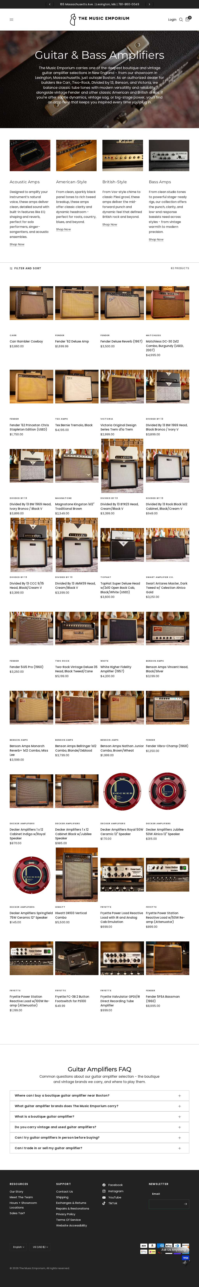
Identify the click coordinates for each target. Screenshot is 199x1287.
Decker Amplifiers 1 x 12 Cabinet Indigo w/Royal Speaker (27, 833)
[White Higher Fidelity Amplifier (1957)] (122, 628)
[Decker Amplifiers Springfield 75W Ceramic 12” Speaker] (31, 875)
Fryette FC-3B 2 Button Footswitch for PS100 (72, 999)
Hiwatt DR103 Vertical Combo (71, 915)
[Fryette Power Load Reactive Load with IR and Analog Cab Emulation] (122, 875)
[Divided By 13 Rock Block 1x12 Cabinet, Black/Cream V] (167, 466)
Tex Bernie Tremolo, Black (74, 425)
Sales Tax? (17, 1213)
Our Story (16, 1191)
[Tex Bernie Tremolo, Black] (77, 386)
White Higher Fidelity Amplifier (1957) (115, 669)
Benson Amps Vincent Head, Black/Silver (167, 669)
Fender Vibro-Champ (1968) (167, 746)
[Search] (181, 20)
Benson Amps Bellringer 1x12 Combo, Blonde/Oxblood (75, 748)
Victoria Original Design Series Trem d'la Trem (118, 427)
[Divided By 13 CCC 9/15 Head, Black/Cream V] (31, 545)
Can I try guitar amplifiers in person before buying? (57, 1137)
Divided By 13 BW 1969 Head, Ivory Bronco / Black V (30, 506)
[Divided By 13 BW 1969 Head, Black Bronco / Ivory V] (167, 386)
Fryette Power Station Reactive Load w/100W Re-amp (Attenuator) (29, 1001)
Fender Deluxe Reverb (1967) (121, 341)
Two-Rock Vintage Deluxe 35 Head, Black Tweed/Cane (76, 669)
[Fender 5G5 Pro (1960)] (31, 628)
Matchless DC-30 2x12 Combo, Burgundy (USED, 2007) (165, 345)
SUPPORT (63, 1184)
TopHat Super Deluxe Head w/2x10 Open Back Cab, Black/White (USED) (120, 587)
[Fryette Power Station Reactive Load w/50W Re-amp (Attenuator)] (167, 875)
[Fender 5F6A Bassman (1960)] (167, 958)
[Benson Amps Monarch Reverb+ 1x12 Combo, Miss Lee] (31, 707)
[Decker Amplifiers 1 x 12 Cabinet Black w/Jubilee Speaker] (77, 791)
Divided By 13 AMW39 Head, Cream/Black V (75, 585)
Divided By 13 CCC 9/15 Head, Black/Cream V (27, 585)
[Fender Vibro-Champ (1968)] (167, 707)
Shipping (62, 1197)
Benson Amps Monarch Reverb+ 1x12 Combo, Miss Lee (29, 750)
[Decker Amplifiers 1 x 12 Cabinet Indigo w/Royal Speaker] (31, 791)
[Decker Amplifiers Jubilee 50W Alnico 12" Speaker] (167, 791)
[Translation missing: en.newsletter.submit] (185, 1204)
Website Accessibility (71, 1225)
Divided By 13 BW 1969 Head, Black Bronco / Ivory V (167, 427)
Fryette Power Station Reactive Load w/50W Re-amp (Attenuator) (165, 917)
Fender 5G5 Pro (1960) (27, 667)
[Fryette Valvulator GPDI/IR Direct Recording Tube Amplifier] (122, 958)
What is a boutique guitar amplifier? (44, 1116)
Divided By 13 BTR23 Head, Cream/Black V (119, 506)
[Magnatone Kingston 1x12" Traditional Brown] (77, 466)
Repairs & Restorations (72, 1208)
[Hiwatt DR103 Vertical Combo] (77, 875)
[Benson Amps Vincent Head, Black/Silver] (167, 628)
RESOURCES (19, 1184)
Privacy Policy (65, 1214)
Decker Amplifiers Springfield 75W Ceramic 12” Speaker (31, 915)
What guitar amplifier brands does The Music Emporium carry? (66, 1106)
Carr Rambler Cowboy (26, 341)
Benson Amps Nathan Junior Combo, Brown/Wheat (122, 748)
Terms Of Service (68, 1220)
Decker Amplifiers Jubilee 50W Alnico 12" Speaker (164, 831)
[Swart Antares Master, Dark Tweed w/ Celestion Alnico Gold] (167, 545)
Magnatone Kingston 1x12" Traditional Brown (74, 506)
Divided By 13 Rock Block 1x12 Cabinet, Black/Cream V (166, 506)
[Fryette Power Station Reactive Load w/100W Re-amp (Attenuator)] (31, 958)
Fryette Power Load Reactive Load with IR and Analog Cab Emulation (121, 917)
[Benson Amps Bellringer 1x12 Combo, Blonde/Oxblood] (77, 707)
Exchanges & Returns (71, 1203)
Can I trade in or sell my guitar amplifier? (48, 1148)
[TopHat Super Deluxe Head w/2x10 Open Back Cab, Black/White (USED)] (122, 545)
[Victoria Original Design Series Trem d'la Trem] (122, 386)
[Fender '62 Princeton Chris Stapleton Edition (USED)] (31, 386)
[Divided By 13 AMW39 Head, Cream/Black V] (77, 545)
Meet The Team (21, 1197)
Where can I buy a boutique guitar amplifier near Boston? (62, 1095)
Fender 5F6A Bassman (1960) (163, 999)
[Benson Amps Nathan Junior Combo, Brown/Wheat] (122, 707)
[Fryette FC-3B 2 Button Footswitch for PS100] (77, 958)
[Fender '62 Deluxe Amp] (77, 303)
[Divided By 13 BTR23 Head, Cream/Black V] (122, 466)
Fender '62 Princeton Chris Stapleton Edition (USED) (29, 427)
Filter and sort (27, 268)
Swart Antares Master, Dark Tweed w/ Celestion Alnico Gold (166, 587)
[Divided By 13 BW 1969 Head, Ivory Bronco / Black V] (31, 466)
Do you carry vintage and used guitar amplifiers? (55, 1127)
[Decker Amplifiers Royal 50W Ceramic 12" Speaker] (122, 791)
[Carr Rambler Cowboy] (31, 303)
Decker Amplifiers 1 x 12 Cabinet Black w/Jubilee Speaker (73, 833)
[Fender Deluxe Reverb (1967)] (122, 303)
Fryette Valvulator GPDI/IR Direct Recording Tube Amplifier (120, 1001)
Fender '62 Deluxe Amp (72, 341)
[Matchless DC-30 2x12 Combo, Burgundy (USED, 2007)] (167, 303)
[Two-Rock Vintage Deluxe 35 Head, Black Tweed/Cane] (77, 628)
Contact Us (64, 1191)
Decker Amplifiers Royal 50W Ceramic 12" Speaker (121, 831)
